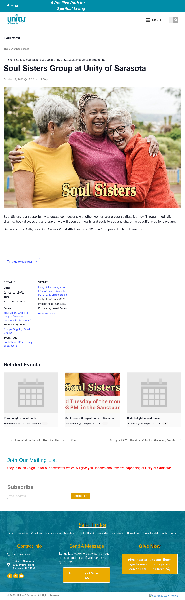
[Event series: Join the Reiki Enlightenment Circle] (45, 423)
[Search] (175, 20)
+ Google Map (46, 313)
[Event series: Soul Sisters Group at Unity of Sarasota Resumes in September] (105, 423)
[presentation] (31, 393)
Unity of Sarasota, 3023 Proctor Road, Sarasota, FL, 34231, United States (52, 291)
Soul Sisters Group (14, 342)
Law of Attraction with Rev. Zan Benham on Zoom (46, 440)
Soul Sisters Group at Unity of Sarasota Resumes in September (17, 316)
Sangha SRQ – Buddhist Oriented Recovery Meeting (144, 440)
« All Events (12, 38)
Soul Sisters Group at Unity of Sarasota (89, 418)
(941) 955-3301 (21, 554)
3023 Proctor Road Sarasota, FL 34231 (24, 565)
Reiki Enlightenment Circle (20, 418)
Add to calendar (22, 261)
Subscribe (20, 487)
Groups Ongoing (13, 329)
